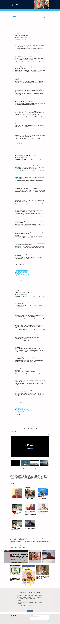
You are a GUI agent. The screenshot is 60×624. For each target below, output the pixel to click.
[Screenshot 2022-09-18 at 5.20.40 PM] (15, 16)
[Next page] (35, 421)
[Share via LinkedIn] (19, 143)
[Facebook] (13, 16)
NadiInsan (23, 595)
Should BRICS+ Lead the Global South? (23, 292)
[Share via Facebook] (15, 143)
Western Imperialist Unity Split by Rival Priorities (25, 155)
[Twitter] (14, 16)
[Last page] (37, 421)
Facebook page (23, 547)
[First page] (23, 421)
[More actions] (44, 33)
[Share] (48, 434)
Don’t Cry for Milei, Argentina (21, 35)
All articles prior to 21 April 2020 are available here (30, 428)
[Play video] (16, 556)
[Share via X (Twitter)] (17, 143)
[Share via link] (21, 143)
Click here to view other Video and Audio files (30, 468)
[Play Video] (15, 463)
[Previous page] (25, 421)
